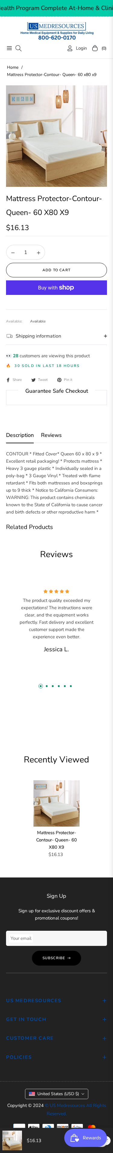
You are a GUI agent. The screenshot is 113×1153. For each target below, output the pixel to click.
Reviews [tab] (51, 435)
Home (12, 67)
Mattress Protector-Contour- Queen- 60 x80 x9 (56, 840)
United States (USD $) (58, 1094)
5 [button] (65, 686)
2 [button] (47, 686)
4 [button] (59, 686)
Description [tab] (20, 435)
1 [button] (41, 686)
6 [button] (71, 686)
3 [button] (53, 686)
